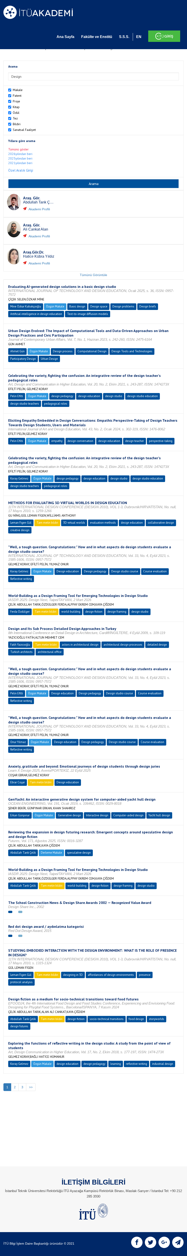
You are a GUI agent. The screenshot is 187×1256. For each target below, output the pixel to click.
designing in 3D (73, 975)
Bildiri (17, 124)
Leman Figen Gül (20, 523)
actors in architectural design (80, 645)
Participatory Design (23, 359)
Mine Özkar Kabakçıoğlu (25, 306)
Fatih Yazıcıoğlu (20, 645)
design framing (116, 612)
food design (136, 1019)
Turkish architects (21, 652)
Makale (18, 90)
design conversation (80, 441)
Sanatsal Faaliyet (24, 130)
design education (89, 396)
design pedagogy (62, 396)
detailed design (157, 645)
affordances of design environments (111, 975)
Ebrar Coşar (17, 782)
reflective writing (136, 1064)
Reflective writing (21, 579)
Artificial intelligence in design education (36, 314)
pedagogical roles (55, 404)
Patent (17, 96)
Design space (98, 306)
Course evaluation (155, 571)
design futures (19, 1026)
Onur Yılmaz (18, 742)
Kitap (16, 107)
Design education (68, 571)
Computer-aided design (128, 815)
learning (115, 1064)
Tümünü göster (18, 149)
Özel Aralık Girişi (20, 170)
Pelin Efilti (16, 396)
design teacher (134, 441)
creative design (19, 530)
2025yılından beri (20, 158)
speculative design (79, 853)
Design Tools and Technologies (132, 351)
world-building (70, 612)
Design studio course (124, 571)
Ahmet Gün (17, 351)
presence (145, 975)
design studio (113, 396)
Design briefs (147, 306)
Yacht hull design (159, 815)
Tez (15, 118)
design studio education (142, 396)
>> (31, 1087)
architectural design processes (123, 645)
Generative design (69, 815)
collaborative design (161, 523)
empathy (56, 441)
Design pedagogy (95, 571)
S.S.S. (124, 37)
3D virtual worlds (74, 523)
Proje (16, 101)
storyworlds (156, 1019)
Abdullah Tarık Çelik (23, 853)
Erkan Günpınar (20, 815)
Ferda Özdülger (20, 612)
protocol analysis (21, 982)
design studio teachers (24, 404)
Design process (63, 351)
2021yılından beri (20, 163)
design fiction (93, 612)
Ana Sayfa (65, 37)
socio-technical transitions (107, 1019)
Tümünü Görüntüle (93, 275)
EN (138, 37)
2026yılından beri (20, 154)
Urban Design (49, 359)
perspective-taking (160, 441)
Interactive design (97, 815)
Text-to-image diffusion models (87, 314)
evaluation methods (103, 523)
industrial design (162, 1064)
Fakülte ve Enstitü (96, 37)
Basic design (77, 306)
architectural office (50, 652)
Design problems (123, 306)
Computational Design (92, 351)
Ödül (16, 113)
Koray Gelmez (19, 478)
